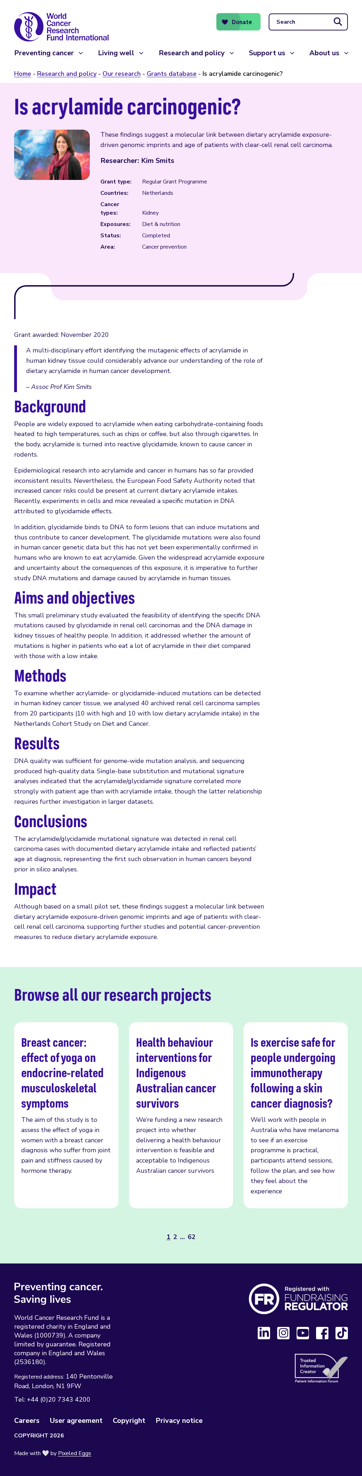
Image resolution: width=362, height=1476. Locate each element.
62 (191, 1237)
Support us (267, 53)
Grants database (172, 73)
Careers (27, 1420)
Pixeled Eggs (74, 1453)
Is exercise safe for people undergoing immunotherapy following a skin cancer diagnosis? (296, 1115)
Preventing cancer (44, 53)
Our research (122, 73)
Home (22, 73)
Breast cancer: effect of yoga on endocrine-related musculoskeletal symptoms (66, 1115)
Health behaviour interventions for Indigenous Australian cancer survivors (181, 1115)
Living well (116, 53)
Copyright (129, 1420)
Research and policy (192, 53)
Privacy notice (179, 1420)
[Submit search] (338, 21)
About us (324, 53)
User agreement (76, 1420)
